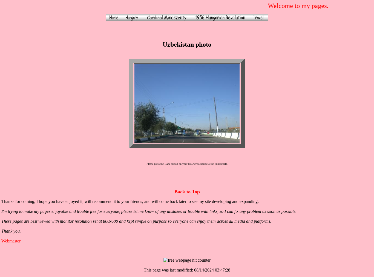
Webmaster (11, 241)
